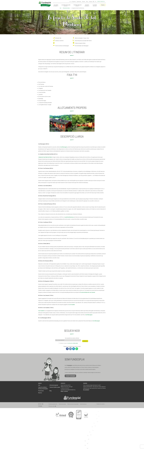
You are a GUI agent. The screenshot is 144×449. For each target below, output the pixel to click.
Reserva (103, 5)
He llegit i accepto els (69, 343)
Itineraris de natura (66, 8)
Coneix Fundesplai (101, 1)
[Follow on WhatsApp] (76, 348)
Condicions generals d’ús (52, 404)
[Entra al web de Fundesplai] (72, 399)
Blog (87, 1)
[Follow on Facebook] (67, 348)
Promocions (41, 390)
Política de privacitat (62, 404)
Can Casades (41, 310)
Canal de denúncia (83, 404)
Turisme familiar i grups (55, 387)
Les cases (55, 5)
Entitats (87, 5)
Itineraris (83, 1)
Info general (73, 1)
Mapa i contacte (64, 391)
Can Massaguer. (89, 314)
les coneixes (86, 389)
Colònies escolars (65, 5)
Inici (60, 8)
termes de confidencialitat (73, 343)
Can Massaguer (63, 147)
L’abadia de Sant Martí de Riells (45, 157)
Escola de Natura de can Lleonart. (87, 292)
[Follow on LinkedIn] (73, 348)
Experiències (79, 1)
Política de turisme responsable (72, 404)
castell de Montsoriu (69, 217)
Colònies (95, 5)
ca (95, 1)
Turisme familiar (77, 5)
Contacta (90, 1)
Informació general (54, 385)
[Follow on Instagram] (70, 348)
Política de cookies (51, 406)
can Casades (72, 304)
